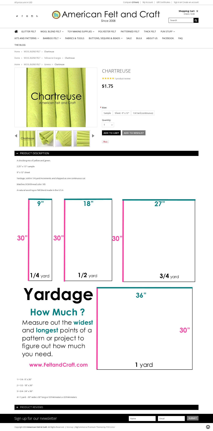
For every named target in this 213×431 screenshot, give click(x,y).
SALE (129, 38)
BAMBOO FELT (52, 39)
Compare (131, 2)
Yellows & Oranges (52, 58)
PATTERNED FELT (130, 31)
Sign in (176, 2)
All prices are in (23, 2)
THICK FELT (150, 31)
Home (17, 51)
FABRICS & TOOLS (74, 38)
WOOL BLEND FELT (52, 32)
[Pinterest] (27, 16)
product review (122, 78)
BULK (139, 38)
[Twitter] (17, 16)
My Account (148, 2)
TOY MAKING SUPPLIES (81, 32)
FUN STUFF (167, 32)
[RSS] (37, 16)
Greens (47, 64)
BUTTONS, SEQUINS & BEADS (105, 39)
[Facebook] (22, 16)
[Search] (196, 20)
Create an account (190, 2)
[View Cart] (197, 11)
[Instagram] (32, 16)
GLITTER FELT (28, 31)
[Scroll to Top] (208, 427)
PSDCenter (110, 427)
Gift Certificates (163, 2)
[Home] (16, 31)
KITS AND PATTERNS (26, 39)
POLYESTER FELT (107, 31)
